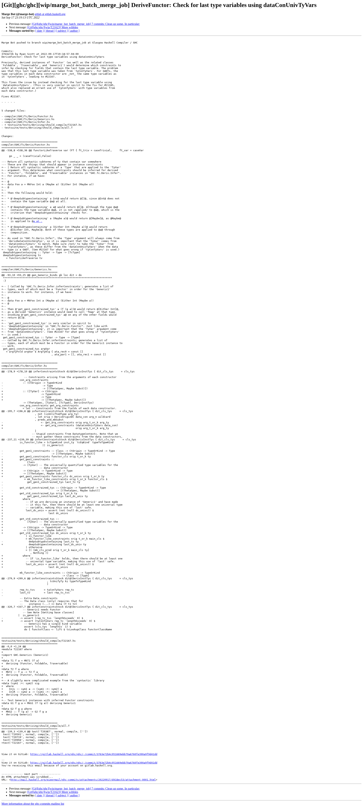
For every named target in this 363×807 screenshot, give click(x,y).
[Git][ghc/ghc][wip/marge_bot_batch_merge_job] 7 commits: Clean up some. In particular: (86, 24)
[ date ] (39, 30)
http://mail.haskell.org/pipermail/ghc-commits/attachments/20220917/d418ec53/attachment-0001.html (83, 779)
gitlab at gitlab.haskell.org (50, 14)
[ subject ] (62, 30)
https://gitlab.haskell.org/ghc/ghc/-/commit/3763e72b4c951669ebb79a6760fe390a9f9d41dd (93, 754)
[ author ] (73, 30)
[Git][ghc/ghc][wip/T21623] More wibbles (52, 27)
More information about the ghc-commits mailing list (33, 803)
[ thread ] (49, 30)
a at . (37, 221)
